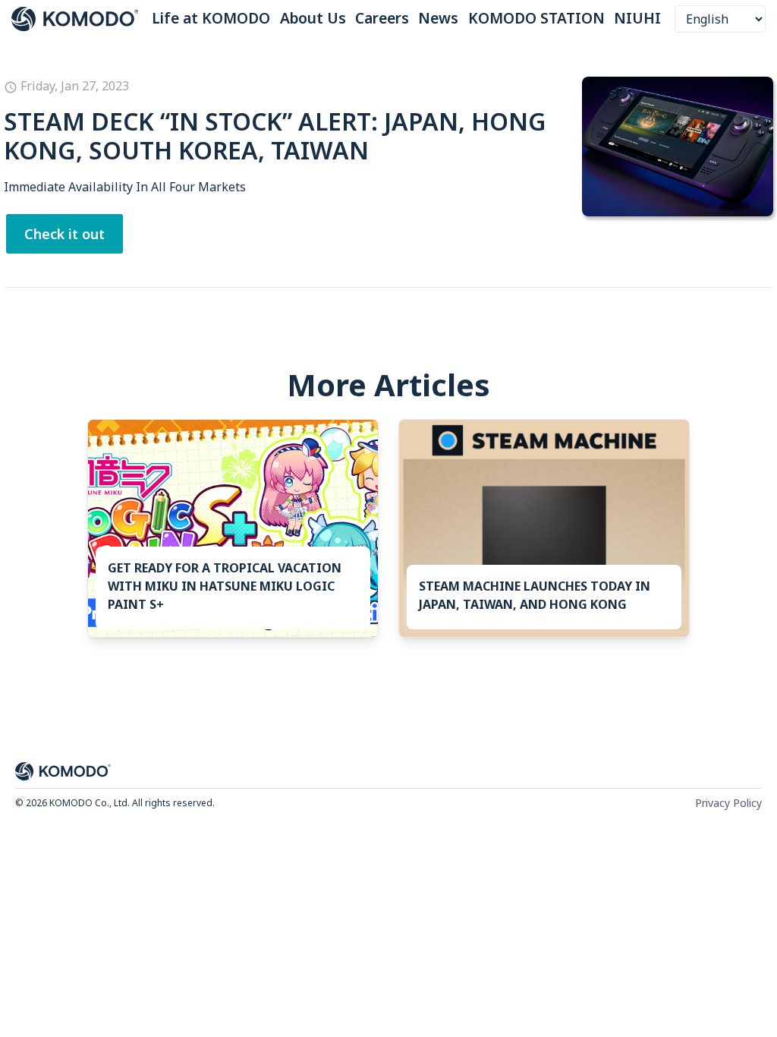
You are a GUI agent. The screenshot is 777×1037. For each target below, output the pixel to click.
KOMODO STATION (536, 18)
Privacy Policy (728, 803)
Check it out (64, 234)
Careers (382, 18)
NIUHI (637, 18)
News (438, 18)
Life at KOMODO (211, 18)
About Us (313, 18)
